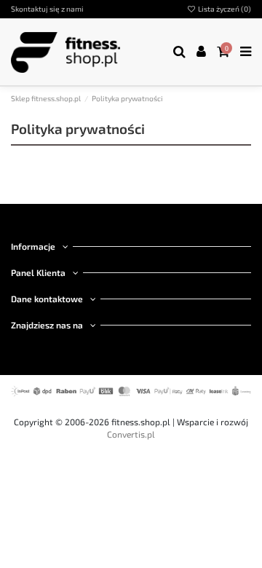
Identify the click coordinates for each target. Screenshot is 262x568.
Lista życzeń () (223, 8)
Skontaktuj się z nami (47, 8)
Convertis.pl (131, 434)
